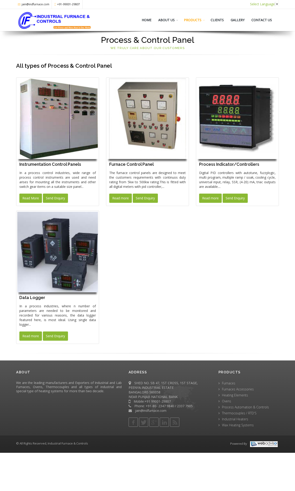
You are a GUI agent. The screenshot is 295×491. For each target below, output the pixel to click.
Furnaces (228, 383)
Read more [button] (120, 198)
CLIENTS (217, 20)
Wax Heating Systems (238, 425)
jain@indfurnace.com (35, 4)
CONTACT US (261, 20)
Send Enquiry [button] (55, 198)
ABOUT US (166, 20)
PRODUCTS (192, 20)
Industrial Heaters (235, 419)
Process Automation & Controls (245, 407)
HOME (146, 20)
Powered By (238, 444)
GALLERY (238, 20)
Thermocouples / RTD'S (239, 413)
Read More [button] (30, 198)
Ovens (226, 401)
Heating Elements (235, 395)
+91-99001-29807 (68, 4)
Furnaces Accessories (238, 389)
